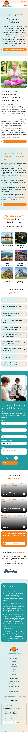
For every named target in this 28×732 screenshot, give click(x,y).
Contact (14, 674)
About (14, 664)
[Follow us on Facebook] (4, 722)
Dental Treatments (14, 681)
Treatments (10, 14)
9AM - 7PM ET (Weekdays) (14, 717)
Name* (3, 420)
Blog (14, 671)
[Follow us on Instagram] (7, 722)
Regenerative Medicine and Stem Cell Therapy (14, 696)
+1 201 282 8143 (9, 705)
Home (4, 14)
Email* (3, 427)
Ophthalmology (14, 694)
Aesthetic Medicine (14, 686)
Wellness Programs (19, 14)
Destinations (14, 666)
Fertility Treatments (14, 684)
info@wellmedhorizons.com (12, 708)
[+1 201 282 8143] (19, 1)
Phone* (3, 434)
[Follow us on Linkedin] (14, 722)
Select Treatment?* (6, 440)
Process (14, 669)
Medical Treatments (14, 691)
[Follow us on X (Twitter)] (11, 722)
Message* (4, 447)
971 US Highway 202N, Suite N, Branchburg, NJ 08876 (13, 712)
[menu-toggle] (25, 5)
